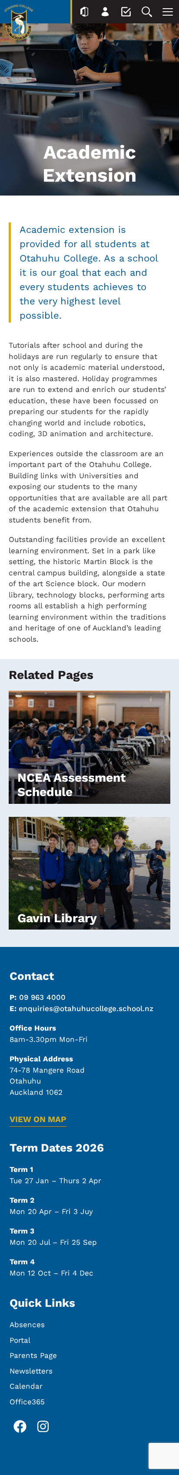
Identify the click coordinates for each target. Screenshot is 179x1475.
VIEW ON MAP (38, 1119)
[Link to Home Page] (18, 23)
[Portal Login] (84, 12)
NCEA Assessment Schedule (71, 785)
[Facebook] (20, 1426)
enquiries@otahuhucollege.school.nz (86, 1008)
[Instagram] (43, 1426)
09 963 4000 (42, 997)
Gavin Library (57, 918)
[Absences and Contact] (126, 12)
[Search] (147, 12)
